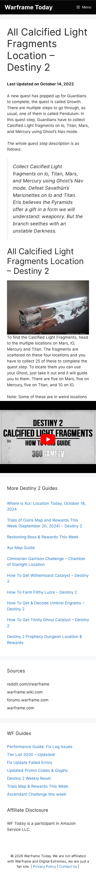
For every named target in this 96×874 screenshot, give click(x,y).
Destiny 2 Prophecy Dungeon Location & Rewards (44, 639)
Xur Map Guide (21, 547)
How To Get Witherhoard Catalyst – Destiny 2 (48, 578)
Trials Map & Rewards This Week (37, 786)
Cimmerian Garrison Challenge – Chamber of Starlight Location (46, 561)
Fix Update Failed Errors (29, 762)
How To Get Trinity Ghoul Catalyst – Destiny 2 (48, 622)
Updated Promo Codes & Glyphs (37, 770)
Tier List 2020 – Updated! (31, 754)
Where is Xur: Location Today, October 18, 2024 (46, 506)
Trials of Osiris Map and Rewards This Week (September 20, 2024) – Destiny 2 (44, 523)
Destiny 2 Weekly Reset (29, 778)
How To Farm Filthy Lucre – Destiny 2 (42, 592)
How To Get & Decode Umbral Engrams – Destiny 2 (45, 606)
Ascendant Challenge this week (36, 794)
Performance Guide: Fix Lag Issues (39, 746)
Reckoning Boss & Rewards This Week (43, 537)
